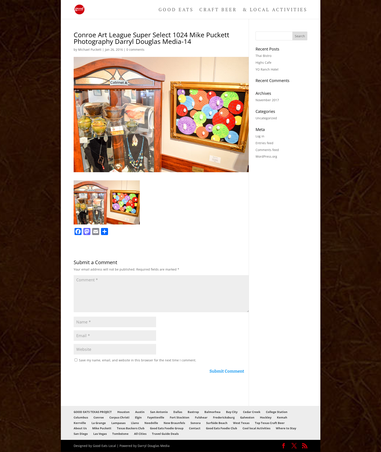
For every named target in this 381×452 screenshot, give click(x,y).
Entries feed (264, 143)
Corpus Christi (119, 417)
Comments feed (267, 150)
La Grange (99, 423)
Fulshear (201, 417)
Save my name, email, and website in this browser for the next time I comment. (137, 360)
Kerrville (80, 423)
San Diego (81, 434)
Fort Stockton (179, 417)
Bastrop (193, 412)
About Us (80, 428)
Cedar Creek (251, 412)
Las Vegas (100, 434)
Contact (194, 428)
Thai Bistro (263, 56)
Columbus (81, 417)
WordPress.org (266, 156)
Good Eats (176, 10)
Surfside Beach (217, 423)
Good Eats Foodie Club (221, 428)
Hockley (265, 417)
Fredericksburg (224, 417)
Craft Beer (218, 10)
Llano (135, 423)
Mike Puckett (101, 428)
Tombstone (120, 434)
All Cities (140, 434)
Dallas (177, 412)
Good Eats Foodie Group (166, 428)
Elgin (138, 417)
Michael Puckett (89, 49)
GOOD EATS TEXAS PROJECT (93, 412)
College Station (277, 412)
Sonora (195, 423)
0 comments (135, 49)
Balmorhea (212, 412)
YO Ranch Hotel (267, 69)
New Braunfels (174, 423)
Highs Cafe (263, 62)
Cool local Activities (256, 428)
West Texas (241, 423)
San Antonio (159, 412)
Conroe (98, 417)
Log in (260, 136)
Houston (123, 412)
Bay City (231, 412)
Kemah (282, 417)
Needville (151, 423)
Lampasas (118, 423)
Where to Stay (286, 428)
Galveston (247, 417)
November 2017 (267, 100)
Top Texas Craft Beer (270, 423)
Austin (140, 412)
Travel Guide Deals (165, 434)
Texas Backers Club (130, 428)
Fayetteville (155, 417)
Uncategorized (266, 118)
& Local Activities (275, 10)
